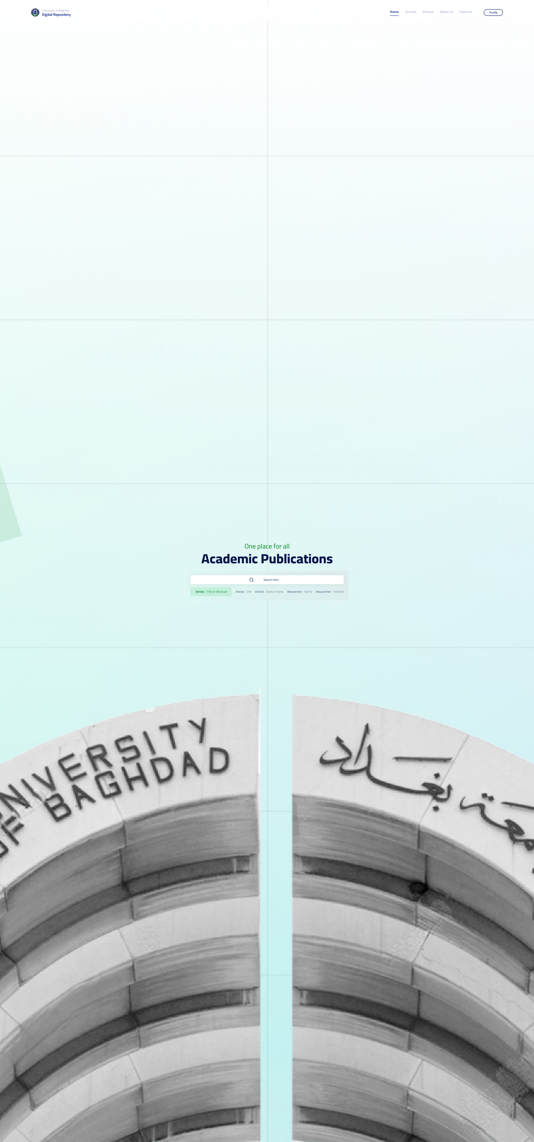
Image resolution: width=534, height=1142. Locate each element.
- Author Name (269, 591)
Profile (493, 12)
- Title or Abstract (211, 591)
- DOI (243, 591)
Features (466, 12)
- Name (299, 591)
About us (446, 12)
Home (394, 12)
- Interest (330, 591)
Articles (410, 12)
